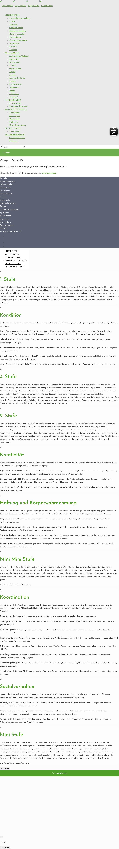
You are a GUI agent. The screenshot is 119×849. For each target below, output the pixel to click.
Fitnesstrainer (15, 103)
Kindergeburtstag (17, 78)
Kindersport (14, 116)
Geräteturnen (15, 69)
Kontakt (3, 228)
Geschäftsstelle (16, 28)
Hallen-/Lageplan (17, 34)
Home (7, 152)
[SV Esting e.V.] (26, 6)
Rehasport (13, 141)
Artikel (12, 21)
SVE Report (5, 188)
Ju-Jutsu (12, 75)
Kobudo (12, 81)
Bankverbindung (7, 225)
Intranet (3, 197)
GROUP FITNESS (13, 128)
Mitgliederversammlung (19, 18)
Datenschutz (5, 222)
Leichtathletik (15, 84)
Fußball (12, 65)
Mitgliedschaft (15, 37)
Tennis (12, 91)
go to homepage (48, 173)
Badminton (14, 59)
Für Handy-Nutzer (59, 773)
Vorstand (13, 25)
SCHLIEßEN (5, 768)
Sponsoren (4, 213)
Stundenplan (14, 113)
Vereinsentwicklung (17, 31)
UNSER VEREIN (12, 15)
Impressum (4, 219)
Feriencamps (14, 62)
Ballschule (13, 122)
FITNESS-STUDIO (13, 100)
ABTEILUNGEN (12, 53)
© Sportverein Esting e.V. (11, 232)
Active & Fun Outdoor (19, 56)
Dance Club (14, 119)
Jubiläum (13, 50)
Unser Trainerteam (17, 125)
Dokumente (14, 43)
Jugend (12, 72)
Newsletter (5, 191)
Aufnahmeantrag (7, 181)
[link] (24, 147)
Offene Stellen (6, 184)
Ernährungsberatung (18, 106)
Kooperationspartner (18, 40)
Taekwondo (14, 87)
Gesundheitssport (17, 138)
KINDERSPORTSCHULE (16, 110)
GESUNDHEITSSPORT (15, 135)
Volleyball (13, 97)
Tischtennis (14, 94)
